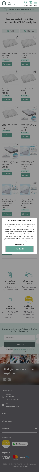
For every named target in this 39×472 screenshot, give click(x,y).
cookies (19, 229)
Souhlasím (19, 249)
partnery (29, 232)
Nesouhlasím (19, 244)
